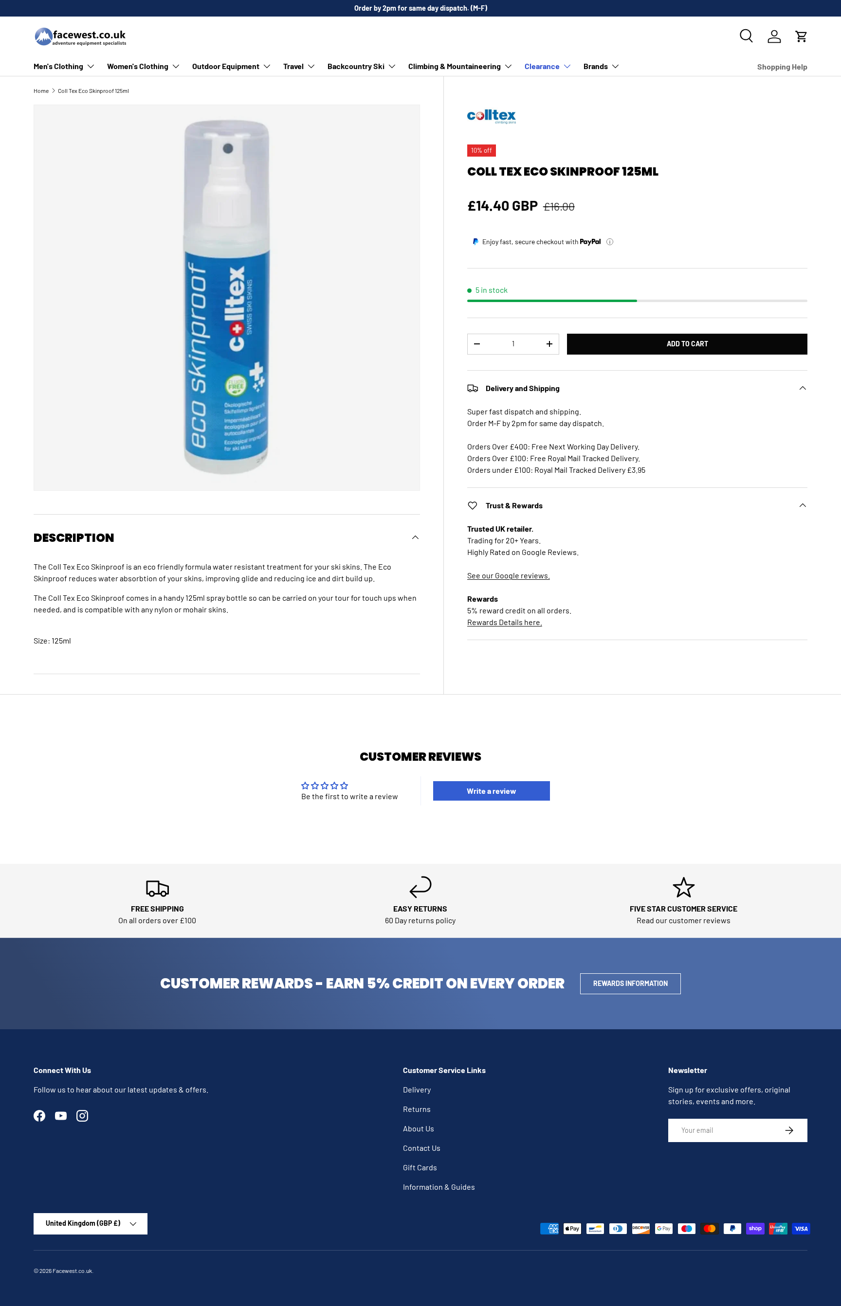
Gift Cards (420, 1167)
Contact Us (421, 1147)
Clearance (542, 66)
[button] (801, 36)
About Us (418, 1128)
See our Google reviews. (508, 575)
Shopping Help (782, 66)
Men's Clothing (58, 66)
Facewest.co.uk (72, 1270)
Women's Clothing (137, 66)
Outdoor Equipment (225, 66)
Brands (596, 66)
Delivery (417, 1089)
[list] (227, 297)
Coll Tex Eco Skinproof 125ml (93, 90)
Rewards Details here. (504, 621)
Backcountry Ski (356, 66)
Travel (293, 66)
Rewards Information (630, 983)
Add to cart (687, 344)
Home (41, 90)
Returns (417, 1108)
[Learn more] (609, 241)
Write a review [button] (491, 790)
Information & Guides (439, 1186)
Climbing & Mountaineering (454, 66)
